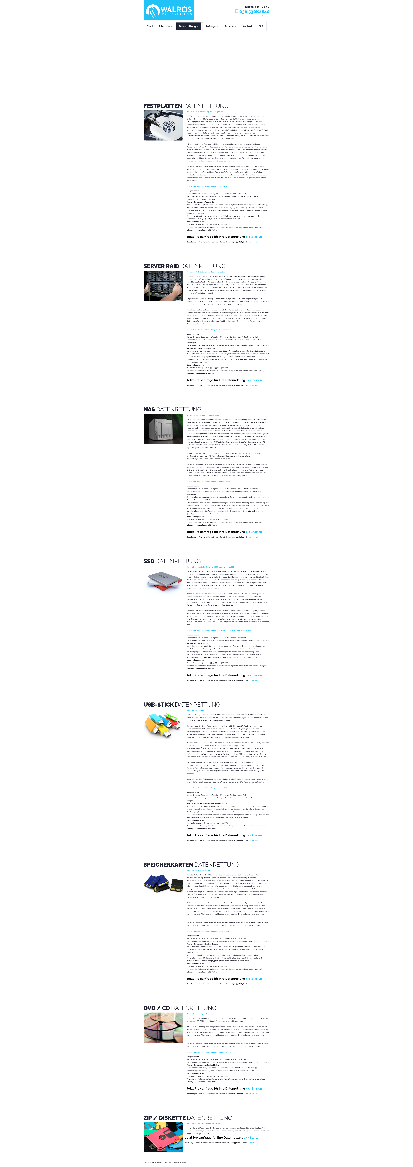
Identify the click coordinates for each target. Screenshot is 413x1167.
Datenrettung (265, 16)
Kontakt (247, 26)
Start (150, 26)
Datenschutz (167, 1162)
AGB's (184, 1162)
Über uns (164, 26)
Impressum (175, 1162)
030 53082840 (254, 11)
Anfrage (211, 26)
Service (229, 26)
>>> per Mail (253, 242)
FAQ (260, 26)
